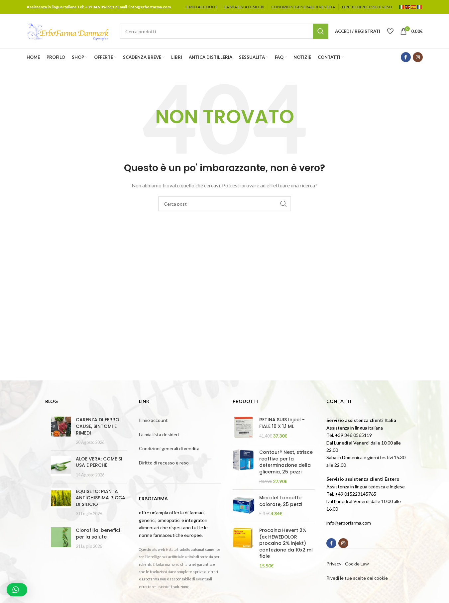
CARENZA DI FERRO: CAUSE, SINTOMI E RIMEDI (98, 426)
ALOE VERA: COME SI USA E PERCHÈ (99, 462)
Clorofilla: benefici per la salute (98, 533)
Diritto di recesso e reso (164, 462)
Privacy (333, 563)
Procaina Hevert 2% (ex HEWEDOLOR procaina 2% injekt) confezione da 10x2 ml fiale (286, 543)
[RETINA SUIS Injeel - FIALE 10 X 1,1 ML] (243, 428)
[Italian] (402, 6)
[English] (408, 6)
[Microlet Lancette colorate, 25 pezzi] (243, 506)
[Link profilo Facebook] (406, 57)
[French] (420, 6)
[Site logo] (68, 31)
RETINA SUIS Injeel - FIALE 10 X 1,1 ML (282, 423)
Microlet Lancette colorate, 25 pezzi (280, 501)
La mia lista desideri (159, 434)
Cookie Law (357, 563)
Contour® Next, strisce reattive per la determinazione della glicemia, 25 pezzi (286, 462)
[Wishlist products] (390, 31)
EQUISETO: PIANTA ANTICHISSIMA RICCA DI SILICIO (100, 498)
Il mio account (153, 420)
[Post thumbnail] (61, 431)
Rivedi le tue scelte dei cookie (357, 578)
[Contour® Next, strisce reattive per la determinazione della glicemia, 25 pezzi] (243, 466)
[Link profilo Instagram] (418, 57)
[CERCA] (320, 31)
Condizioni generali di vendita (169, 448)
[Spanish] (414, 6)
